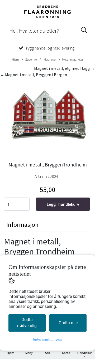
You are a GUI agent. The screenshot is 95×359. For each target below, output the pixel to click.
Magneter (50, 59)
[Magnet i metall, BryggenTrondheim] (47, 117)
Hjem (15, 59)
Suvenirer (31, 59)
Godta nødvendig (27, 322)
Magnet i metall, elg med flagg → (64, 68)
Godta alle (68, 322)
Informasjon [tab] (22, 224)
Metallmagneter (72, 59)
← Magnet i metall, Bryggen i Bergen (33, 74)
